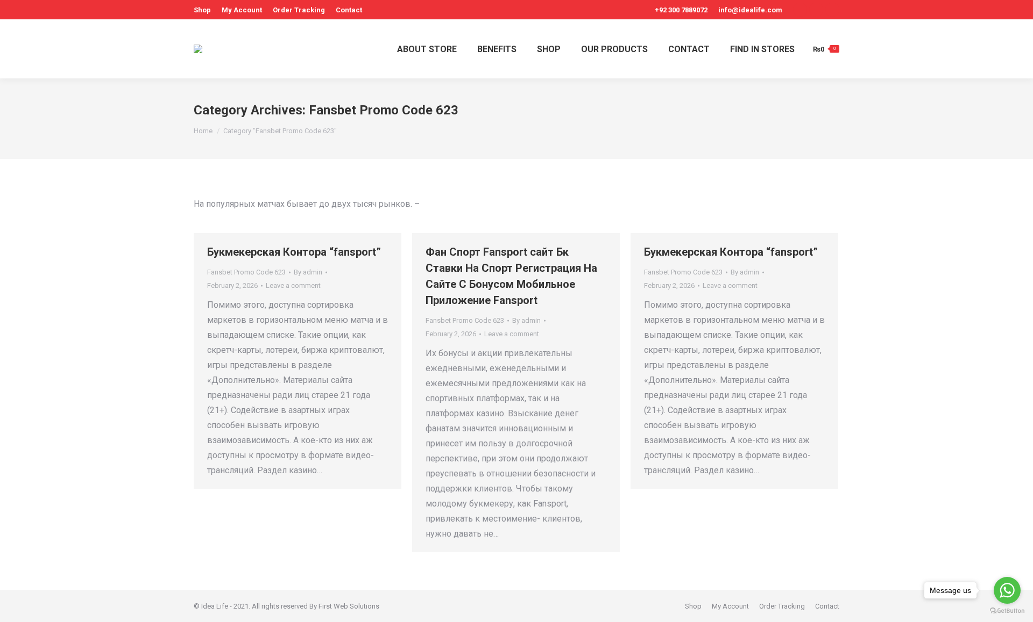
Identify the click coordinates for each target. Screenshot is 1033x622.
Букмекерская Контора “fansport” (294, 251)
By (308, 272)
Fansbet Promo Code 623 (246, 272)
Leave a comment (293, 285)
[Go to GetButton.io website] (1007, 610)
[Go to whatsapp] (1007, 590)
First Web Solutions (349, 606)
